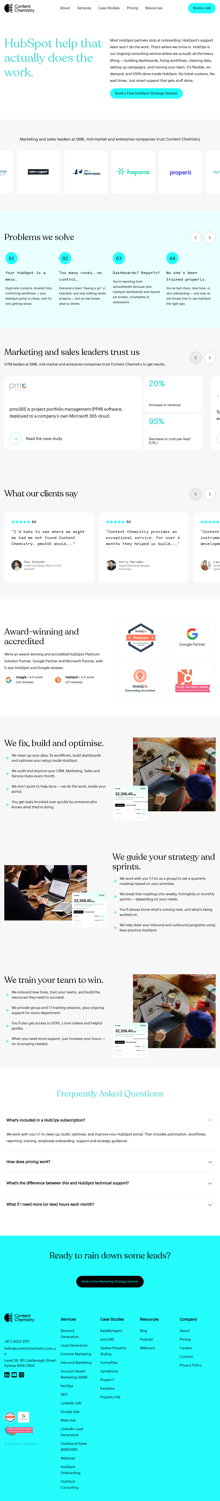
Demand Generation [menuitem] (70, 1334)
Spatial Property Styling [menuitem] (113, 1351)
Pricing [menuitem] (185, 1339)
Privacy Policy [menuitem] (191, 1365)
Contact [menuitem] (186, 1356)
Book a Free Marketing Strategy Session (110, 1281)
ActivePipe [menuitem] (109, 1363)
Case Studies (109, 8)
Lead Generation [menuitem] (74, 1345)
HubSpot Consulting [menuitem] (70, 1484)
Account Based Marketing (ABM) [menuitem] (74, 1374)
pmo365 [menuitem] (107, 1339)
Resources (153, 8)
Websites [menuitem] (68, 1458)
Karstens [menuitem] (107, 1388)
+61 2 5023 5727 (16, 1341)
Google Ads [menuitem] (70, 1412)
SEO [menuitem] (64, 1394)
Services (84, 8)
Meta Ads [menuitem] (68, 1420)
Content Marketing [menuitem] (76, 1354)
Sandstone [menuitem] (109, 1371)
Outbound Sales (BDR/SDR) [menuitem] (74, 1446)
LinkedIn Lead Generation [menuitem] (72, 1432)
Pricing (132, 8)
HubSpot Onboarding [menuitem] (70, 1470)
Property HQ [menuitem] (110, 1397)
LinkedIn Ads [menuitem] (71, 1403)
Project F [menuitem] (107, 1380)
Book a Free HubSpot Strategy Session (146, 93)
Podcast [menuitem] (146, 1339)
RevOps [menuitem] (67, 1386)
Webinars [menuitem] (147, 1348)
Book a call (202, 8)
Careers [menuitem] (186, 1348)
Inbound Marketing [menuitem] (76, 1363)
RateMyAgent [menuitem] (111, 1331)
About (65, 8)
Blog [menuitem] (143, 1331)
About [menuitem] (185, 1331)
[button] (196, 238)
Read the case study (44, 439)
